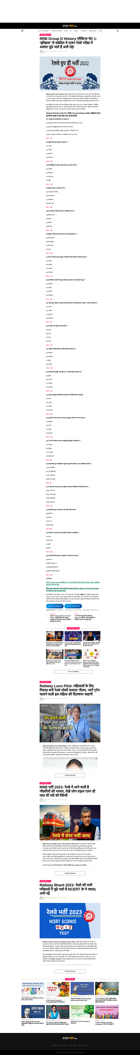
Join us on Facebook (73, 606)
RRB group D (60, 610)
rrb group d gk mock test (74, 610)
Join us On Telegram (55, 606)
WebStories (92, 31)
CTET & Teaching (43, 31)
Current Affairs (56, 31)
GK (70, 31)
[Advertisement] (70, 11)
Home (66, 31)
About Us (55, 1045)
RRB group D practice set (91, 610)
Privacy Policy (83, 1045)
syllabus (84, 31)
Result (76, 31)
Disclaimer (72, 1045)
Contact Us (63, 1045)
